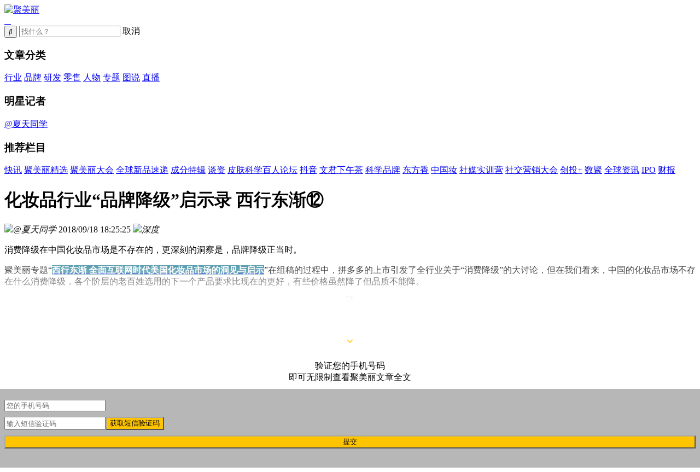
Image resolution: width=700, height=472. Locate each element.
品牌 (33, 77)
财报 (666, 169)
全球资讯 (621, 169)
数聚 (593, 169)
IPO (648, 169)
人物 (92, 77)
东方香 (415, 169)
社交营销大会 (531, 169)
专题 (111, 77)
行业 (13, 77)
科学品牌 (382, 169)
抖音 (308, 169)
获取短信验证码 (135, 423)
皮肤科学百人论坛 (263, 169)
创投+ (571, 169)
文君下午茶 (341, 169)
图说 (131, 77)
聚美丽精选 (46, 169)
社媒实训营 (481, 169)
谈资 (216, 169)
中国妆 (444, 169)
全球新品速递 (142, 169)
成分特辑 (188, 169)
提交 (350, 442)
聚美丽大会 (92, 169)
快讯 (13, 169)
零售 (72, 77)
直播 (151, 77)
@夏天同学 (26, 124)
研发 (52, 77)
